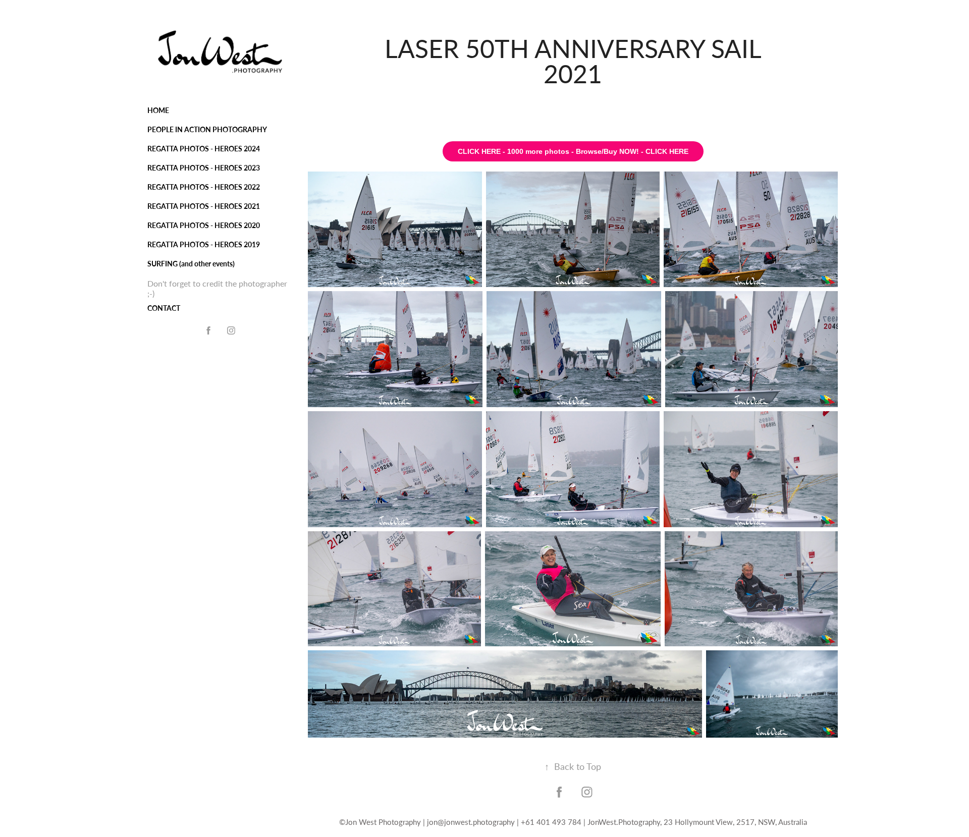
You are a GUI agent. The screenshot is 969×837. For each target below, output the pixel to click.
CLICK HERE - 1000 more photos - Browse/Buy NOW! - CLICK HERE (573, 151)
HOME (158, 110)
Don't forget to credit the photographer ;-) (217, 288)
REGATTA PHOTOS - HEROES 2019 (203, 244)
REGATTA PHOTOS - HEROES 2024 (203, 148)
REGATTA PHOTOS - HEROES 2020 (203, 225)
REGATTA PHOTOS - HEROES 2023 (203, 168)
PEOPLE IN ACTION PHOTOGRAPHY (207, 129)
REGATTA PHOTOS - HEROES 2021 (203, 206)
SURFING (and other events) (191, 263)
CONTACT (163, 308)
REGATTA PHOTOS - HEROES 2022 (203, 187)
